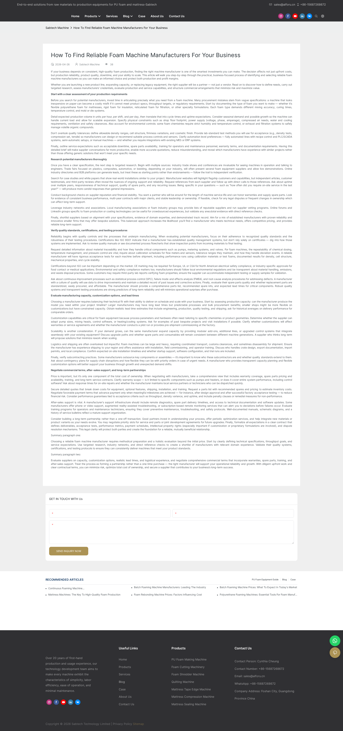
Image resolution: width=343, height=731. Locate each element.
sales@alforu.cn (284, 4)
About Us (125, 696)
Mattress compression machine (193, 696)
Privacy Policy (122, 724)
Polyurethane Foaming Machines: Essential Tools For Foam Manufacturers (258, 594)
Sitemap (138, 724)
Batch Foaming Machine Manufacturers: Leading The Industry (170, 587)
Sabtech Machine (57, 28)
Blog (284, 579)
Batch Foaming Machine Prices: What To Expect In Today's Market (258, 587)
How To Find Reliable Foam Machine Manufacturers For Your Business (120, 28)
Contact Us (126, 704)
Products (125, 667)
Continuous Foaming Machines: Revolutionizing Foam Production (67, 588)
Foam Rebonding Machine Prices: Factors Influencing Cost (168, 594)
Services (124, 674)
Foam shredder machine (188, 674)
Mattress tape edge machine (191, 689)
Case (293, 579)
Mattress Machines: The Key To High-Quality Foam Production (84, 594)
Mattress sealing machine (189, 704)
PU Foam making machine (189, 659)
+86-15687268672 (313, 4)
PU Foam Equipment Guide (265, 579)
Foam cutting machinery (188, 667)
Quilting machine (183, 682)
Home (123, 659)
